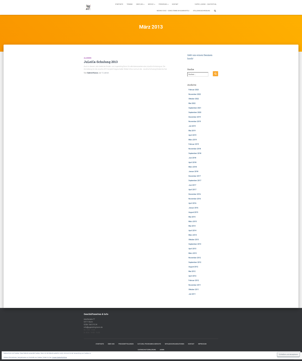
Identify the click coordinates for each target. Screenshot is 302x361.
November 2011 (195, 285)
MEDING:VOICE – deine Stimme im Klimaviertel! (173, 11)
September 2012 (195, 262)
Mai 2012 (192, 271)
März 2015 (193, 221)
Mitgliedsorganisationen (174, 344)
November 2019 (195, 121)
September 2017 (195, 180)
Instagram (190, 4)
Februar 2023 (194, 90)
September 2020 (195, 112)
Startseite (119, 4)
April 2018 (192, 162)
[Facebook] (184, 4)
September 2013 (195, 244)
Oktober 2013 (194, 240)
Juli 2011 (192, 294)
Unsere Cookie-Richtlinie (59, 357)
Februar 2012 (194, 280)
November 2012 (195, 258)
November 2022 (195, 94)
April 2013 (192, 249)
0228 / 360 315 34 (90, 324)
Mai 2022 (192, 103)
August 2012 (193, 267)
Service (151, 4)
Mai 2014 (192, 226)
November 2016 (195, 199)
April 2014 (192, 230)
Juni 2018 (192, 158)
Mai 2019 (192, 131)
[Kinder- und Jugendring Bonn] (88, 7)
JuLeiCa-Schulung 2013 (101, 62)
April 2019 (192, 135)
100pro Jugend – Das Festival (205, 4)
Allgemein (87, 58)
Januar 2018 (193, 171)
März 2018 (193, 167)
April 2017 (192, 190)
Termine (130, 4)
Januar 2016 (193, 208)
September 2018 (195, 153)
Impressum (202, 344)
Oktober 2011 (194, 289)
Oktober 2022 (194, 99)
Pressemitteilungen (126, 344)
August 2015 (193, 212)
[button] (143, 4)
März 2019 (193, 140)
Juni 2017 (192, 185)
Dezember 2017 (195, 176)
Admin (162, 350)
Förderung (163, 4)
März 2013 (193, 253)
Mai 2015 (192, 217)
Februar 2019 (194, 144)
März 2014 (193, 235)
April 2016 (192, 203)
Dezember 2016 (195, 194)
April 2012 (192, 276)
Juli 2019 (192, 126)
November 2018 (195, 149)
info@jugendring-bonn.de (93, 327)
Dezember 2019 (195, 117)
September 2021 (195, 108)
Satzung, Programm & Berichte (149, 344)
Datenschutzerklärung (147, 350)
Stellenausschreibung (201, 11)
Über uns (139, 4)
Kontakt (175, 4)
